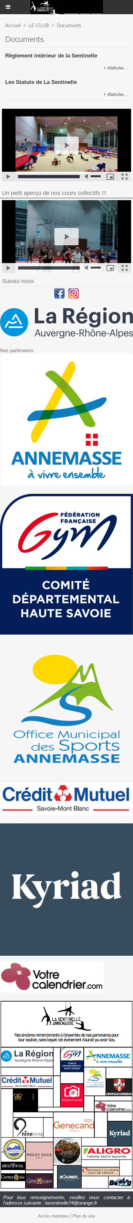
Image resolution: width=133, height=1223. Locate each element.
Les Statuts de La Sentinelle (41, 82)
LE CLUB (39, 25)
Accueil (13, 25)
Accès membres (53, 1216)
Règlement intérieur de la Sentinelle (51, 56)
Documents (69, 25)
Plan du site (84, 1216)
